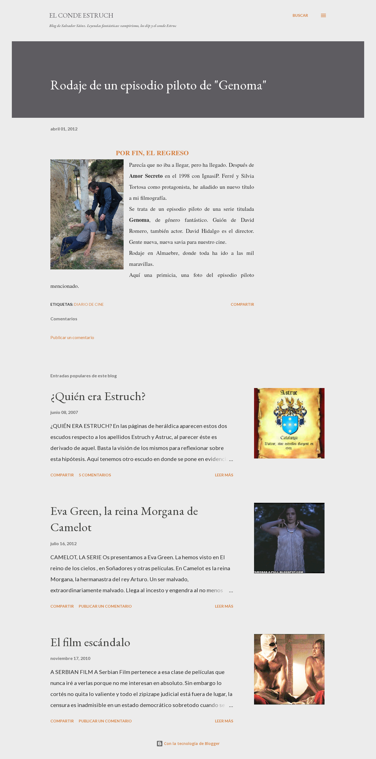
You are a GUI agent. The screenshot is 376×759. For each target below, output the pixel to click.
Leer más (224, 475)
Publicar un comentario (72, 337)
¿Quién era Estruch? (98, 396)
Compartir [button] (242, 304)
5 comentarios (95, 475)
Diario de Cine (89, 304)
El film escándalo (90, 642)
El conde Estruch (81, 15)
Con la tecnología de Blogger (191, 743)
